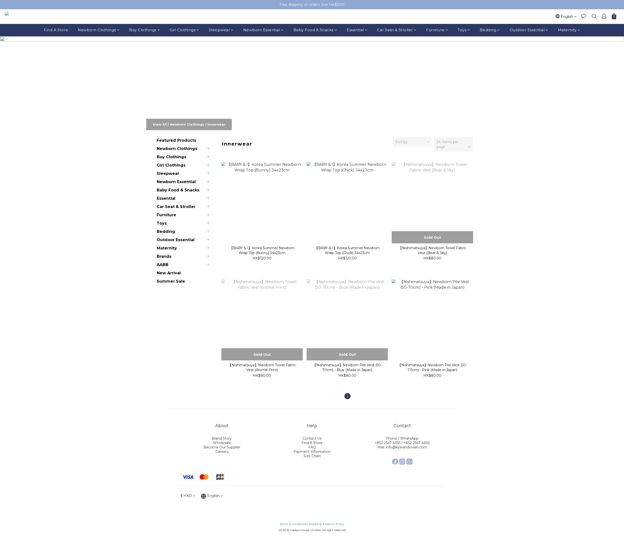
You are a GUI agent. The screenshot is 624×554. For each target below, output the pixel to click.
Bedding (488, 30)
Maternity (567, 30)
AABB (162, 264)
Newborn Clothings (97, 30)
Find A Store (56, 30)
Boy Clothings (142, 30)
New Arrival (169, 273)
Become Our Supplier (222, 447)
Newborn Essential (261, 30)
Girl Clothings (182, 30)
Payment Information (312, 451)
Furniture (435, 30)
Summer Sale (171, 281)
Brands (164, 256)
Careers (221, 451)
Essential (355, 30)
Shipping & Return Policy (326, 524)
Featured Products (176, 140)
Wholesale (222, 443)
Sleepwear (219, 30)
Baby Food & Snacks (313, 30)
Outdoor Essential (527, 30)
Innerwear (216, 124)
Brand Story (222, 438)
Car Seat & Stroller (395, 30)
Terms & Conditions (293, 524)
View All (160, 124)
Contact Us (312, 438)
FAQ (312, 447)
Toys (462, 30)
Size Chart (312, 456)
